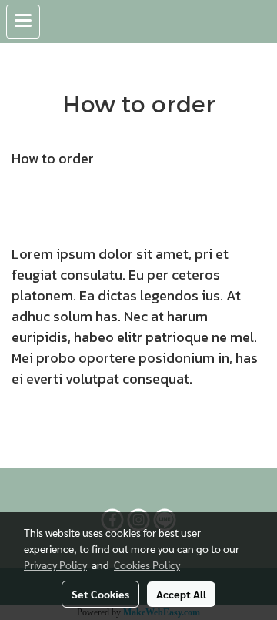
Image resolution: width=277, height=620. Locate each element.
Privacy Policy (55, 564)
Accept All (181, 594)
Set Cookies (100, 594)
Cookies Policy (147, 564)
